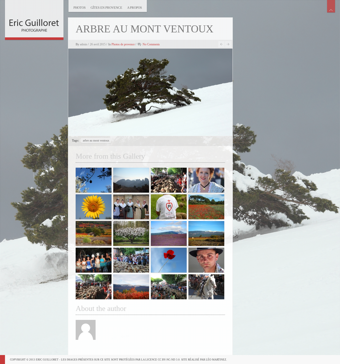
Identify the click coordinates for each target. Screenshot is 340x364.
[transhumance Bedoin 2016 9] (94, 286)
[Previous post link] (221, 44)
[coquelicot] (169, 260)
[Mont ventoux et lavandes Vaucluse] (169, 233)
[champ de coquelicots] (206, 206)
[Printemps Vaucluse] (131, 233)
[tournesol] (94, 206)
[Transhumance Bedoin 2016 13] (131, 260)
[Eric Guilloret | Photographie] (34, 18)
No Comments (151, 44)
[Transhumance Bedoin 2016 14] (169, 180)
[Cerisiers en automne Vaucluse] (131, 286)
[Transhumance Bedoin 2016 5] (131, 206)
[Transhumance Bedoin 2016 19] (169, 286)
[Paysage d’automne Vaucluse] (94, 233)
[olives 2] (94, 180)
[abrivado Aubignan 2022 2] (206, 286)
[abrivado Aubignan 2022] (206, 260)
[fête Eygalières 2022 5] (206, 180)
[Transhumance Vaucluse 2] (169, 206)
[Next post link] (228, 44)
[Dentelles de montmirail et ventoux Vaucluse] (131, 180)
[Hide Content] (331, 6)
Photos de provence (123, 44)
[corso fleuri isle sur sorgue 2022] (94, 260)
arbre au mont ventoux (96, 140)
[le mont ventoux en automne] (206, 233)
